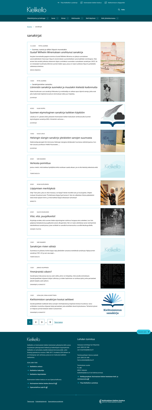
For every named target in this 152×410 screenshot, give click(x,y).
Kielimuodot (76, 18)
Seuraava (58, 322)
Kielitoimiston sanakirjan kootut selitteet (52, 299)
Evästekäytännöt (41, 401)
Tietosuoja (30, 401)
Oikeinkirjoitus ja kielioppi (36, 18)
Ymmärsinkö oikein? (41, 271)
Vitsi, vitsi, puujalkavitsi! (42, 216)
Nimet (63, 18)
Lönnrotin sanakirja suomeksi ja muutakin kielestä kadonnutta (63, 86)
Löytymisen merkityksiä (42, 188)
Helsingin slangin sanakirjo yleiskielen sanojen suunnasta (61, 137)
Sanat (53, 18)
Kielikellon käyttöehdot (38, 374)
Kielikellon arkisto (36, 366)
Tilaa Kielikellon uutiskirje (89, 383)
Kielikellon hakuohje (37, 370)
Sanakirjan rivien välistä (43, 246)
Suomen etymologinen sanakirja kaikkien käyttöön (57, 112)
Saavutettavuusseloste (55, 401)
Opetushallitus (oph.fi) (39, 387)
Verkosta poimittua (40, 163)
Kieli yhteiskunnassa (108, 18)
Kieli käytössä (90, 18)
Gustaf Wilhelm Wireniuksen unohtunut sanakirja (56, 51)
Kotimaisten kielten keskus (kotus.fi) (43, 383)
